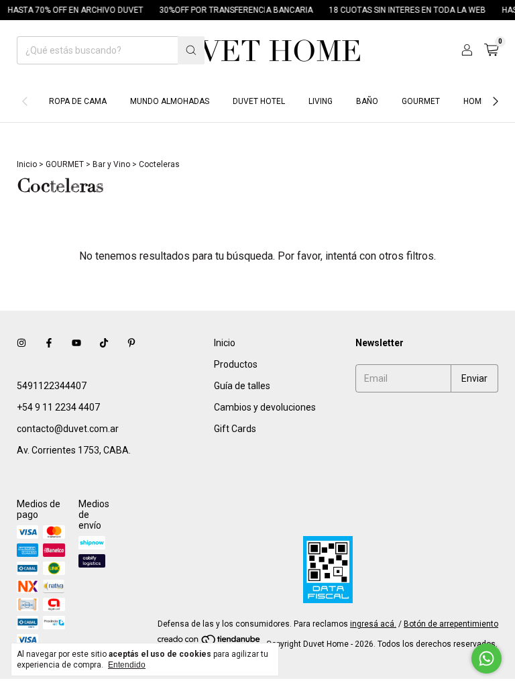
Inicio (27, 164)
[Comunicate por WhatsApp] (486, 658)
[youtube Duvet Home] (76, 342)
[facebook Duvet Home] (49, 342)
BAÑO (367, 101)
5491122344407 (52, 385)
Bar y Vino (111, 164)
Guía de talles (242, 385)
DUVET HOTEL (259, 101)
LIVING (320, 101)
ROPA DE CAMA (78, 101)
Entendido (127, 665)
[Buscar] (191, 50)
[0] (491, 50)
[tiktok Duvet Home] (104, 342)
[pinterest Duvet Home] (131, 342)
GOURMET (421, 101)
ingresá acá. (373, 624)
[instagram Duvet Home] (21, 342)
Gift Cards (235, 428)
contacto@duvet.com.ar (68, 428)
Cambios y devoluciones (265, 407)
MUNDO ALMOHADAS (169, 101)
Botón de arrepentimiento (451, 624)
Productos (236, 364)
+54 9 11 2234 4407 (58, 407)
